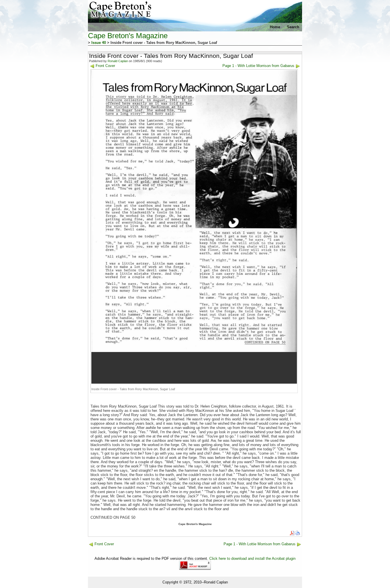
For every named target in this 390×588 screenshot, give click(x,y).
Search (293, 27)
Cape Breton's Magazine (128, 35)
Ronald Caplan (118, 61)
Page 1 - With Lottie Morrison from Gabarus (258, 66)
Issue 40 (98, 42)
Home (275, 27)
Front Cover (105, 66)
